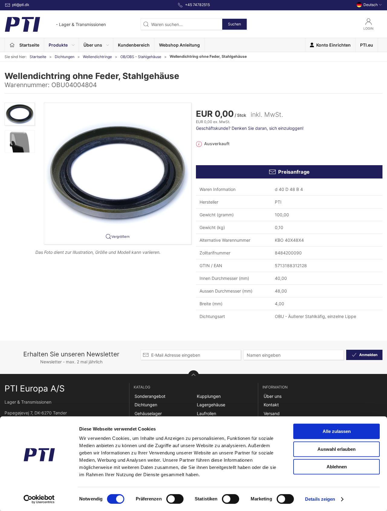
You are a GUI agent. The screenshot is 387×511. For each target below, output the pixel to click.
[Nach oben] (193, 375)
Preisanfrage (294, 172)
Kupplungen (209, 396)
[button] (61, 45)
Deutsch (370, 4)
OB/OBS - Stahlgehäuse (140, 56)
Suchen (234, 24)
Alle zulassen (337, 431)
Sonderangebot (150, 396)
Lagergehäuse (211, 404)
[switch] (175, 499)
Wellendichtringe (97, 56)
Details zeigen (320, 499)
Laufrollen (206, 413)
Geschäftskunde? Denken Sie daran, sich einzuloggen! (250, 128)
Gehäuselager (148, 413)
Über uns (272, 396)
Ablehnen (337, 466)
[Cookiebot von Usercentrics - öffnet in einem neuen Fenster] (39, 499)
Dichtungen (64, 56)
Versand (272, 413)
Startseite (38, 56)
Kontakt (271, 404)
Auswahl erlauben (336, 449)
